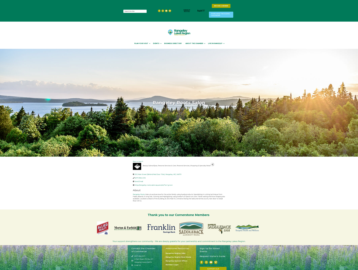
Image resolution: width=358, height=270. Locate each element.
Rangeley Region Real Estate (178, 257)
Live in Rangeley (215, 43)
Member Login (172, 265)
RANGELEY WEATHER (194, 10)
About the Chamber (194, 43)
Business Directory (173, 43)
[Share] (212, 164)
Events (156, 43)
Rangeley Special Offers (176, 261)
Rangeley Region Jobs (175, 253)
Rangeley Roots (139, 194)
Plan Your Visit (141, 43)
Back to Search (138, 161)
